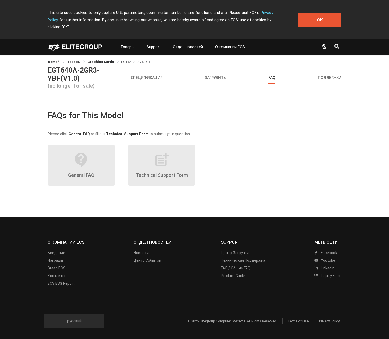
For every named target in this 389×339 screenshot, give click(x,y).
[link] (74, 62)
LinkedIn (327, 268)
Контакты (56, 276)
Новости (141, 253)
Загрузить (215, 77)
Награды (55, 260)
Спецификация (147, 77)
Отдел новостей (188, 46)
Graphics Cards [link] (101, 62)
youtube (327, 260)
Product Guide (233, 276)
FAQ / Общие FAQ (235, 268)
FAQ (271, 77)
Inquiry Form (330, 276)
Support (154, 46)
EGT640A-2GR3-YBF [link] (136, 62)
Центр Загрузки (235, 253)
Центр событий (147, 260)
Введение (56, 253)
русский (74, 321)
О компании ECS (230, 46)
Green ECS (56, 268)
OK (320, 19)
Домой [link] (54, 62)
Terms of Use (298, 321)
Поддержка (329, 77)
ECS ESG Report (61, 283)
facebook (328, 253)
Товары (127, 46)
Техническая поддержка (243, 260)
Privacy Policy (329, 321)
